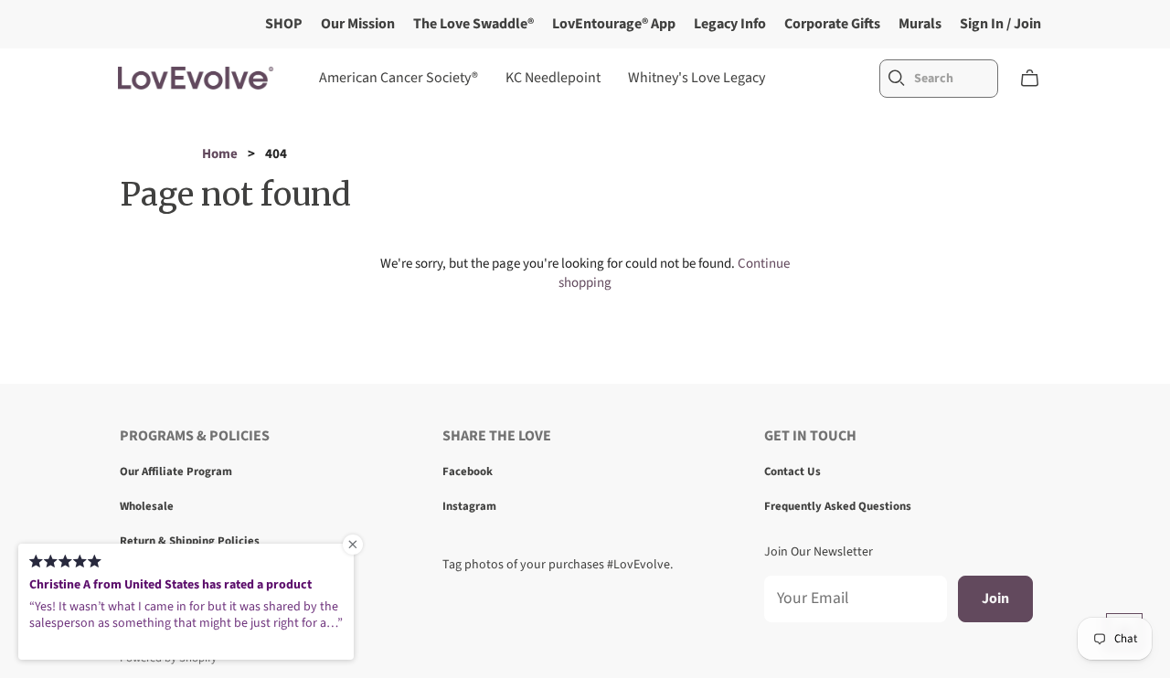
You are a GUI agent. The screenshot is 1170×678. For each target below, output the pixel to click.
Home (220, 154)
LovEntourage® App (613, 24)
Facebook (467, 471)
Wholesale (147, 506)
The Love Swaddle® (473, 24)
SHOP (284, 24)
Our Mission (358, 24)
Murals (920, 24)
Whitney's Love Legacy (696, 78)
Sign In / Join (1000, 24)
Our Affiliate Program (176, 471)
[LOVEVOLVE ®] (195, 78)
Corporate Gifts (832, 24)
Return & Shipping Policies (190, 541)
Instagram (469, 506)
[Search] (896, 78)
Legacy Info (730, 24)
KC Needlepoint (553, 78)
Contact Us (792, 471)
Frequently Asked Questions (837, 506)
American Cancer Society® (398, 78)
